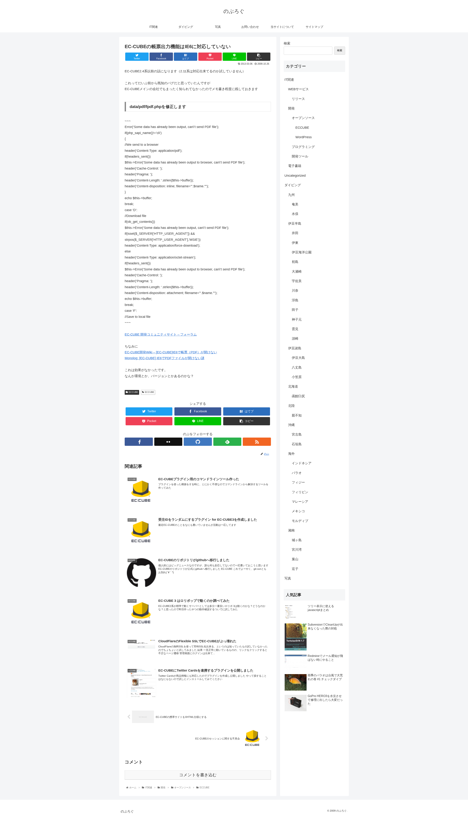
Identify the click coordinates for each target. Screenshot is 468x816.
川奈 (295, 290)
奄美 (295, 204)
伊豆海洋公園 (302, 252)
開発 (291, 108)
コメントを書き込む (198, 775)
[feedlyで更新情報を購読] (227, 442)
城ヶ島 (297, 540)
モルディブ (300, 521)
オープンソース (303, 118)
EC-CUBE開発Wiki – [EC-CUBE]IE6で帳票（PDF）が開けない (171, 352)
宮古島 (297, 434)
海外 (291, 454)
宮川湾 (297, 549)
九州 (291, 195)
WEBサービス (298, 89)
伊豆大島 (298, 358)
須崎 (295, 338)
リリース (298, 99)
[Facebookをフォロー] (139, 442)
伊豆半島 (294, 223)
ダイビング (292, 185)
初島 (295, 262)
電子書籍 (294, 166)
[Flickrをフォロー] (168, 442)
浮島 (295, 300)
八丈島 (297, 367)
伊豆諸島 (294, 348)
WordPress (303, 137)
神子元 (297, 319)
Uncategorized (295, 175)
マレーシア (300, 501)
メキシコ (298, 511)
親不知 (297, 415)
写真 (287, 578)
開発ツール (300, 156)
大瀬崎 (297, 271)
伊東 (295, 243)
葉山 (295, 559)
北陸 (291, 406)
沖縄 (291, 425)
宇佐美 (297, 281)
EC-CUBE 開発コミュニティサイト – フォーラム (161, 334)
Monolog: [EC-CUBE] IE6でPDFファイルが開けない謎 (164, 358)
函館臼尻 (298, 396)
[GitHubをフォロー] (198, 442)
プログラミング (303, 147)
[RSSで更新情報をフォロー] (257, 442)
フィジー (298, 482)
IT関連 (289, 79)
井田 (295, 233)
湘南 (291, 530)
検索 (287, 43)
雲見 (295, 329)
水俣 (295, 214)
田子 (295, 310)
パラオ (297, 473)
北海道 (293, 386)
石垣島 (297, 444)
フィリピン (300, 492)
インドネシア (302, 463)
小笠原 (297, 377)
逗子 (295, 569)
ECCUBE (133, 392)
